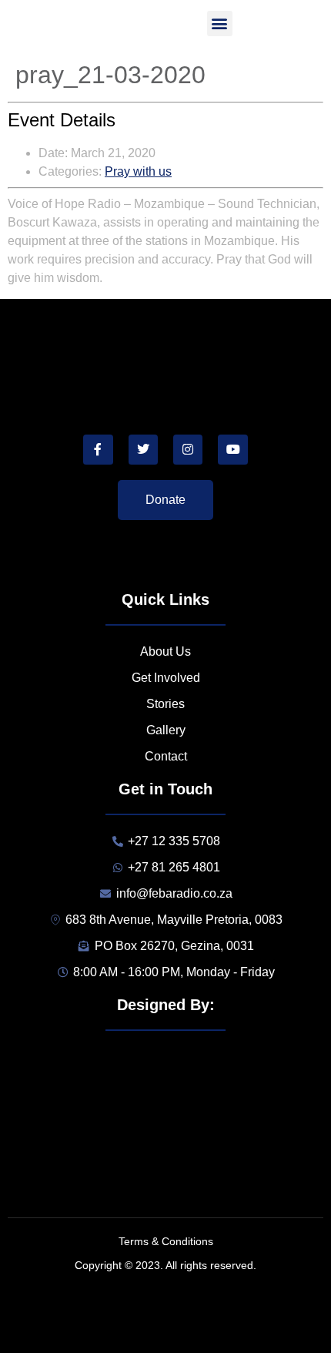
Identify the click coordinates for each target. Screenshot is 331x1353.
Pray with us (138, 171)
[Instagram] (187, 449)
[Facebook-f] (97, 449)
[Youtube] (232, 449)
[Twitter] (143, 449)
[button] (219, 23)
